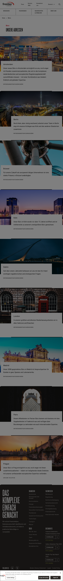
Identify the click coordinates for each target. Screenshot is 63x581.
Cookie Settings (10, 577)
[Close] (60, 573)
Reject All (55, 577)
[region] (31, 575)
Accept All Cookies (43, 577)
